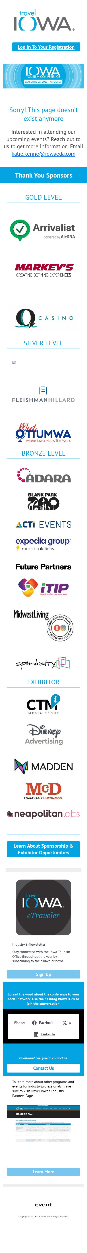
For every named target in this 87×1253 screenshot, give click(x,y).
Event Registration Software (17, 1233)
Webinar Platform (13, 1238)
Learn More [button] (43, 1172)
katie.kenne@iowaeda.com (43, 153)
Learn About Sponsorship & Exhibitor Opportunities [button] (44, 849)
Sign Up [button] (43, 974)
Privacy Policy (11, 1242)
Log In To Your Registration (46, 47)
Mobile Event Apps (14, 1228)
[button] (42, 1022)
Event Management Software (18, 1223)
